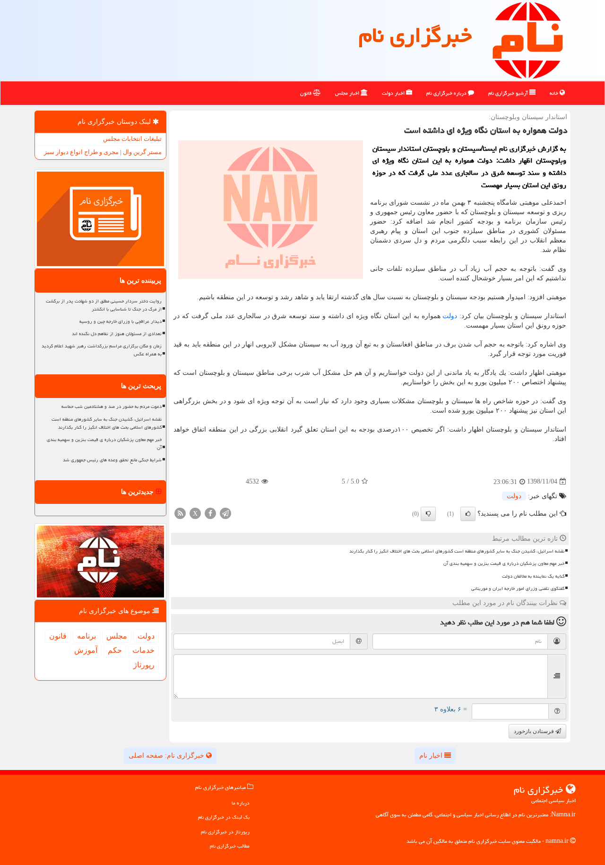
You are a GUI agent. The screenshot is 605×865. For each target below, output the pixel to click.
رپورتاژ (144, 665)
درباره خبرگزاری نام (447, 93)
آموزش (85, 650)
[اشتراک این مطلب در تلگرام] (225, 512)
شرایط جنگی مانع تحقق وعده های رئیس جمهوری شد (112, 460)
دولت (449, 316)
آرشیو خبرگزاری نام (508, 93)
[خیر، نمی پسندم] (428, 514)
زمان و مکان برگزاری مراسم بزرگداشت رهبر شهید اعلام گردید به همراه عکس (102, 350)
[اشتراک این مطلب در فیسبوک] (210, 512)
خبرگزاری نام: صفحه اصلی (167, 755)
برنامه (86, 636)
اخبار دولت (394, 93)
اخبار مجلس (348, 93)
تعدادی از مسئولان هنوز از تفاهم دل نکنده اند (117, 333)
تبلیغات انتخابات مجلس (132, 138)
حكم (115, 650)
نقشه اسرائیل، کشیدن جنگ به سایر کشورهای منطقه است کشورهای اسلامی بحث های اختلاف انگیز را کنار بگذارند (456, 551)
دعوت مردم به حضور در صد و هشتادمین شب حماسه (111, 406)
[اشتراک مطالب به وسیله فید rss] (180, 512)
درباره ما (241, 803)
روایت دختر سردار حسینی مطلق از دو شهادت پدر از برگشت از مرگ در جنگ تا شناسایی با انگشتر (104, 305)
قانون (306, 93)
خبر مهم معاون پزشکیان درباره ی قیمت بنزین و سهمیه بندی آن (503, 563)
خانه (555, 93)
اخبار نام (431, 755)
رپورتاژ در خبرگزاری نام (225, 832)
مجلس (116, 636)
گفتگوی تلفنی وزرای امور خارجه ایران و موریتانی (517, 588)
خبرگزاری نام (415, 35)
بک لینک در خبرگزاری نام (224, 817)
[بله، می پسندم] (467, 514)
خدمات (143, 650)
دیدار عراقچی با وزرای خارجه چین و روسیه (120, 321)
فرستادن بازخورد (534, 731)
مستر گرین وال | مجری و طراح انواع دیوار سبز (103, 152)
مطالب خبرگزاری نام (230, 846)
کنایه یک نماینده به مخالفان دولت (533, 576)
